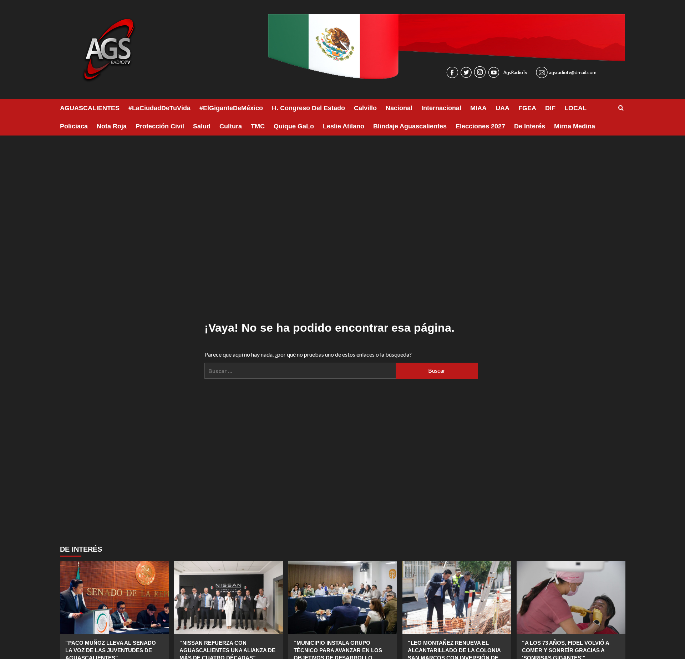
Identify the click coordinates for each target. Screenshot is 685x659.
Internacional (441, 108)
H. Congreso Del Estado (308, 108)
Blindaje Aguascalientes (410, 126)
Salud (201, 126)
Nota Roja (112, 126)
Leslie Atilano (343, 126)
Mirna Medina (574, 126)
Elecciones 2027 (480, 126)
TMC (258, 126)
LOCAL (575, 108)
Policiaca (74, 126)
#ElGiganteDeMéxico (231, 108)
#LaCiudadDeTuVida (159, 108)
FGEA (527, 108)
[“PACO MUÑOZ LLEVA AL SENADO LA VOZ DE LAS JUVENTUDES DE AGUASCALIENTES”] (114, 597)
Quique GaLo (294, 126)
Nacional (399, 108)
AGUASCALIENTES (90, 108)
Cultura (230, 126)
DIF (550, 108)
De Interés (529, 126)
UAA (502, 108)
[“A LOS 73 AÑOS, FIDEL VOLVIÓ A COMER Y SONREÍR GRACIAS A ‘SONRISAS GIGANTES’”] (571, 597)
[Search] (620, 108)
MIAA (478, 108)
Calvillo (365, 108)
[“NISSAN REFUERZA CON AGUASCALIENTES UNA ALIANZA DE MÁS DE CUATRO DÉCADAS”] (228, 597)
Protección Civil (160, 126)
